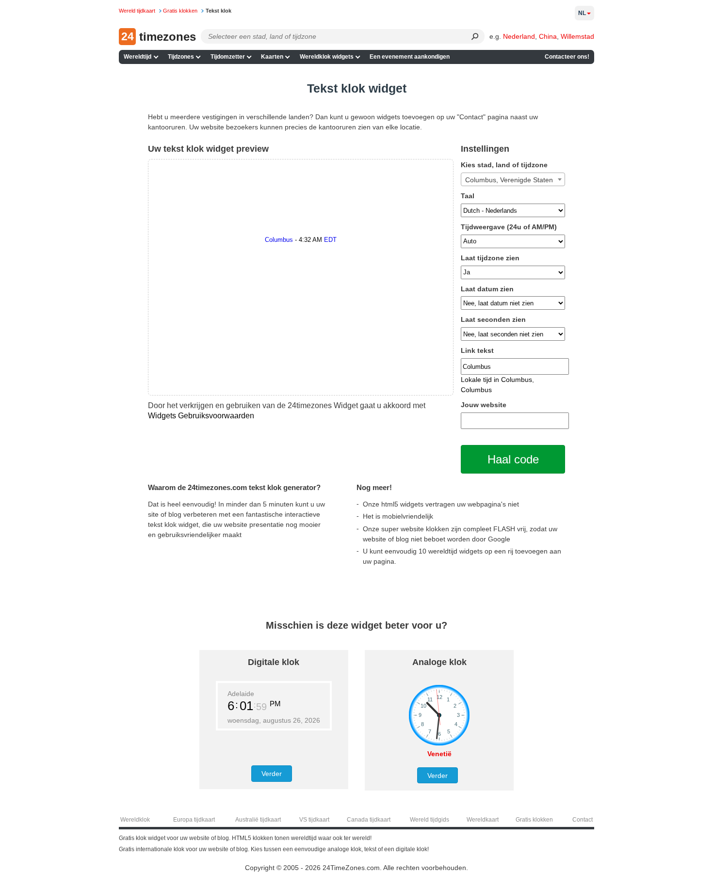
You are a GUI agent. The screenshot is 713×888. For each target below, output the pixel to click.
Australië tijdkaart (258, 819)
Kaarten (272, 56)
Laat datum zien (487, 289)
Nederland (519, 36)
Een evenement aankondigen (410, 56)
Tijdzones (181, 56)
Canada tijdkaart (368, 819)
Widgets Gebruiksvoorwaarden (201, 415)
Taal (467, 196)
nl (582, 13)
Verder (271, 773)
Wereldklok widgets (327, 56)
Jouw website (483, 405)
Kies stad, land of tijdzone (504, 165)
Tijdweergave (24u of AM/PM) (509, 227)
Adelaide (240, 694)
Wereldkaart (483, 819)
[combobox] (513, 179)
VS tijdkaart (314, 819)
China (548, 36)
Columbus (476, 390)
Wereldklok (135, 819)
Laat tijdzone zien (490, 258)
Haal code (513, 459)
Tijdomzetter (228, 56)
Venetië (439, 754)
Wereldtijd (137, 56)
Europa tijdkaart (194, 819)
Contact (582, 819)
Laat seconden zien (493, 319)
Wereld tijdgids (429, 819)
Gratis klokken (534, 819)
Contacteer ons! (567, 56)
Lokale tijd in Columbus (496, 379)
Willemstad (577, 36)
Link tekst (477, 350)
